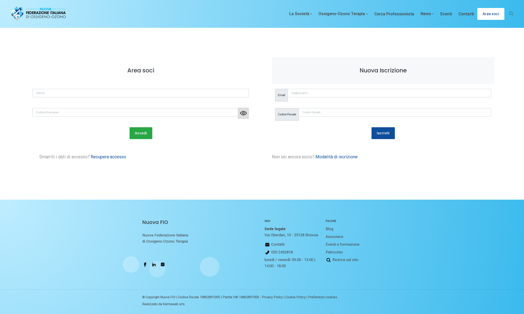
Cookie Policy (296, 297)
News (426, 14)
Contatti (466, 14)
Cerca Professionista (394, 14)
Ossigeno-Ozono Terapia (341, 14)
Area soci (491, 14)
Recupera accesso (108, 156)
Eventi (446, 14)
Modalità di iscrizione (336, 156)
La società (299, 14)
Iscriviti (383, 133)
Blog (329, 229)
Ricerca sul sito (345, 260)
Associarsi (334, 236)
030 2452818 (282, 252)
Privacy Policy (272, 297)
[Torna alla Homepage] (37, 14)
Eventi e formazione (342, 244)
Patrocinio (334, 252)
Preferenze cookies (322, 297)
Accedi (141, 133)
